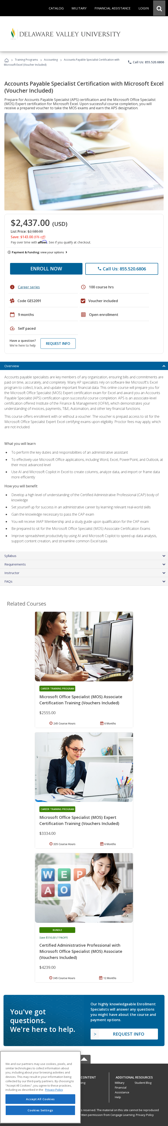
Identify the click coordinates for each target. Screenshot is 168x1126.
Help (118, 1097)
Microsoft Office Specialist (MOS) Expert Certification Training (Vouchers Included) (79, 820)
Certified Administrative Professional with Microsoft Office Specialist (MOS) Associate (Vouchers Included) (80, 951)
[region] (40, 1087)
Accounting (51, 60)
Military (119, 1083)
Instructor (11, 573)
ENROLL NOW (46, 268)
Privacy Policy (145, 1115)
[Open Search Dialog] (159, 8)
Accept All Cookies (40, 1099)
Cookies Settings (40, 1110)
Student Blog (143, 1083)
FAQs (8, 581)
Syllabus (10, 555)
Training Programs (26, 60)
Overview (11, 366)
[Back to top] (84, 1076)
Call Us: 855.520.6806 (146, 62)
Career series (29, 287)
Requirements (15, 564)
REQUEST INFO (58, 343)
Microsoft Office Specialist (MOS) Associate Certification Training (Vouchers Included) (80, 699)
